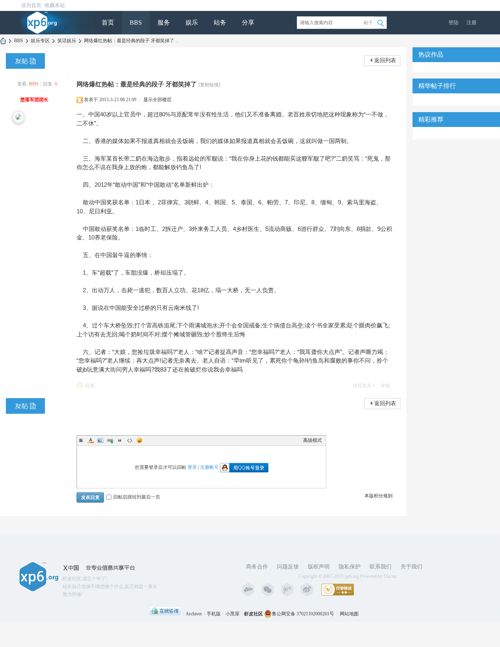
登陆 (453, 22)
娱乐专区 (40, 40)
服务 (163, 22)
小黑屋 (232, 614)
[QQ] (165, 614)
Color (91, 440)
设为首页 (31, 5)
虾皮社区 (253, 614)
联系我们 (380, 567)
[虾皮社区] (42, 22)
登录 (192, 467)
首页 (108, 22)
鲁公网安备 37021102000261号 (303, 614)
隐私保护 (350, 567)
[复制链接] (209, 85)
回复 (90, 385)
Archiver (194, 614)
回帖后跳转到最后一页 (136, 497)
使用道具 (362, 385)
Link (110, 440)
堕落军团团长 (34, 99)
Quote (120, 440)
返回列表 (385, 60)
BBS (136, 22)
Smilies (139, 440)
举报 (385, 385)
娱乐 (192, 22)
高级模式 (312, 440)
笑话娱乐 (66, 40)
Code (130, 440)
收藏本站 (55, 5)
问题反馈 (288, 567)
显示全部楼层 (157, 99)
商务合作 (257, 567)
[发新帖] (25, 61)
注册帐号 (209, 467)
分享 (248, 22)
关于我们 (411, 567)
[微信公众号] (269, 589)
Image (100, 440)
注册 (471, 22)
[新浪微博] (308, 589)
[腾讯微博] (289, 589)
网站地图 (349, 614)
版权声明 (319, 567)
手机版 (214, 614)
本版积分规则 (378, 496)
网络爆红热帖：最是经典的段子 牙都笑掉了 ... (131, 40)
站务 (220, 22)
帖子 (368, 22)
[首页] (3, 40)
